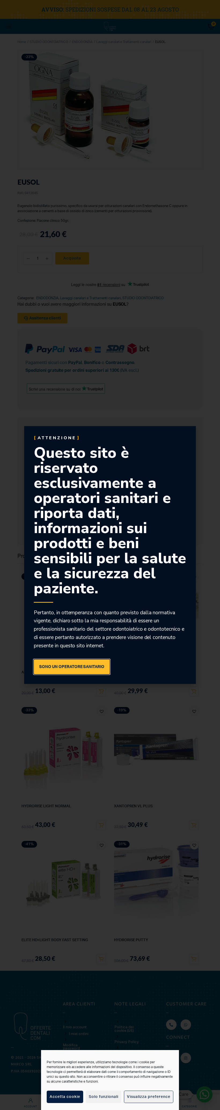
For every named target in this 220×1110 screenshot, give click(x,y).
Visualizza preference (148, 1097)
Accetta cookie (65, 1097)
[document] (110, 555)
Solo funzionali (103, 1097)
